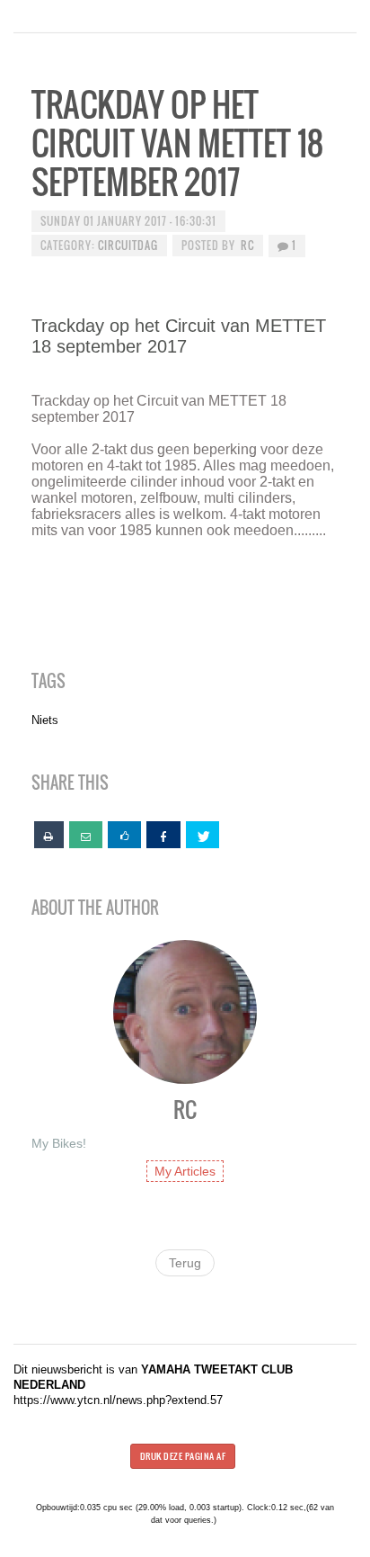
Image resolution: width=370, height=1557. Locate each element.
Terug (185, 1263)
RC (247, 245)
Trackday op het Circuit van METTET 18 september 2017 (177, 142)
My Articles (185, 1171)
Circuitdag (128, 245)
